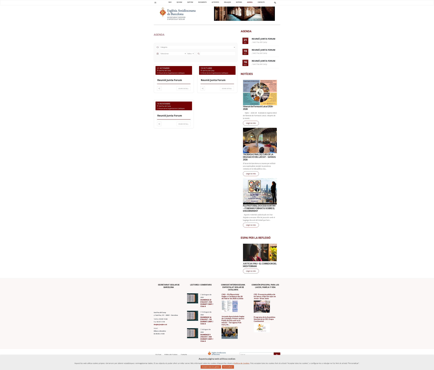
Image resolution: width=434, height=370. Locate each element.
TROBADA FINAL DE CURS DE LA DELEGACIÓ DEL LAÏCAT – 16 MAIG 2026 (259, 157)
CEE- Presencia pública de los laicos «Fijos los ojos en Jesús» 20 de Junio (265, 296)
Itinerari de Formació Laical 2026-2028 (258, 107)
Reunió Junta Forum (169, 80)
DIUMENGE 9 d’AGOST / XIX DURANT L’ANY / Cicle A (206, 338)
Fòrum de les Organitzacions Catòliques (172, 73)
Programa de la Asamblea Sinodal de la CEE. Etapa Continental (264, 319)
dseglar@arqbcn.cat (160, 324)
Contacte (184, 355)
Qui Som (158, 355)
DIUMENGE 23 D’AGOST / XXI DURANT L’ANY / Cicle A (206, 303)
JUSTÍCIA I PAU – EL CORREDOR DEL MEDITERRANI (260, 264)
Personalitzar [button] (228, 367)
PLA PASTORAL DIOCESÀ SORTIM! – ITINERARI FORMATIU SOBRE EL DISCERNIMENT (259, 208)
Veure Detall (183, 88)
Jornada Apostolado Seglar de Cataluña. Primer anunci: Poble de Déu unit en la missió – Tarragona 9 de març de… (233, 320)
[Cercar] (277, 354)
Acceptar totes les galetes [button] (211, 367)
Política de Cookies (171, 355)
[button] (155, 3)
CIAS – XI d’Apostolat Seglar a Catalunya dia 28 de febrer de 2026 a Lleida (232, 296)
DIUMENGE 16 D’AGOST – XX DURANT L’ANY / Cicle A (206, 320)
